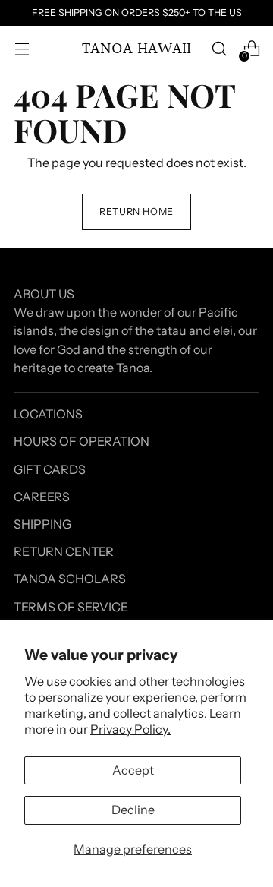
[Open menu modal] (21, 49)
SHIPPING (42, 524)
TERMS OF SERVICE (71, 606)
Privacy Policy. (130, 729)
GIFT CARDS (50, 469)
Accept (133, 770)
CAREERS (42, 496)
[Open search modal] (218, 49)
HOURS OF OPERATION (81, 441)
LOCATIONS (48, 413)
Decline (133, 809)
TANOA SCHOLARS (70, 578)
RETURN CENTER (64, 551)
